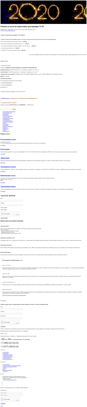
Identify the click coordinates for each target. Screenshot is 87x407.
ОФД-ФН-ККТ (6, 119)
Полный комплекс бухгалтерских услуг (10, 1)
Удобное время (4, 207)
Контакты (5, 371)
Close (2, 405)
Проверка (5, 127)
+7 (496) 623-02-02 (12, 377)
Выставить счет (5, 98)
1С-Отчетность (6, 19)
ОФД (4, 23)
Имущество (5, 125)
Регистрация (6, 16)
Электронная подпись (8, 120)
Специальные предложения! (9, 111)
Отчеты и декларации (8, 116)
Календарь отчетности (8, 121)
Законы (4, 130)
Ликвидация (5, 15)
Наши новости (6, 131)
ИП (11, 30)
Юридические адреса (7, 370)
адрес (6, 30)
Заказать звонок (4, 11)
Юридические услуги (7, 17)
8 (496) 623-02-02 (4, 7)
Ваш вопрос (3, 315)
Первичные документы (8, 118)
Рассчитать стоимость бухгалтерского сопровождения (14, 295)
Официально (6, 128)
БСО (9, 30)
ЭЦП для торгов (6, 22)
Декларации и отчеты (8, 166)
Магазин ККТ (6, 21)
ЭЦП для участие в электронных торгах (12, 365)
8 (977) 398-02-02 (4, 9)
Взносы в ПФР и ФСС (8, 126)
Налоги (4, 123)
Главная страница (7, 358)
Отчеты (4, 18)
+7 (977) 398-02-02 (23, 377)
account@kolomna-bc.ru (11, 379)
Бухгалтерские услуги (8, 14)
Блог (4, 369)
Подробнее (3, 145)
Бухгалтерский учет (7, 112)
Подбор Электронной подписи (9, 366)
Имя (1, 198)
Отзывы (5, 367)
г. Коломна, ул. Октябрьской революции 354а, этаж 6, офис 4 (14, 3)
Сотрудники (5, 124)
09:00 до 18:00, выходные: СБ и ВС (8, 5)
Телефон (2, 203)
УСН (14, 30)
